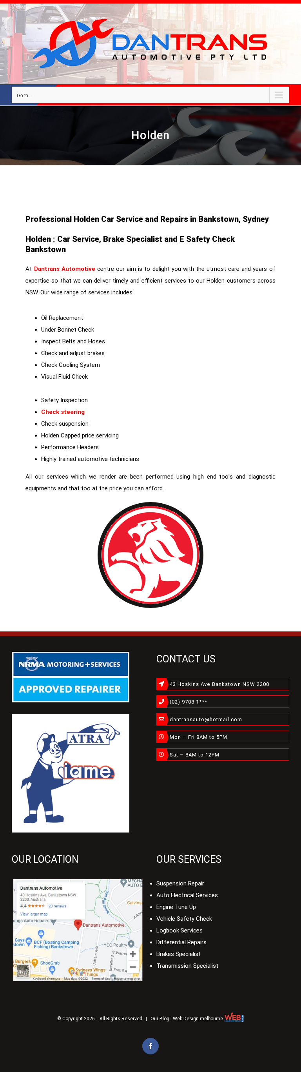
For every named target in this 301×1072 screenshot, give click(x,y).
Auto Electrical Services (187, 895)
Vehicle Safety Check (184, 918)
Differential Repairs (181, 942)
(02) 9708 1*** (188, 702)
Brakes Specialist (178, 954)
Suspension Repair (180, 883)
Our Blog (159, 1018)
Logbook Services (179, 930)
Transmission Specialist (187, 965)
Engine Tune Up (176, 907)
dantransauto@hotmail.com (206, 719)
